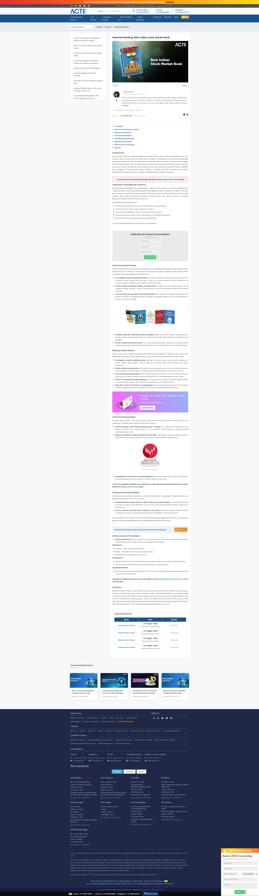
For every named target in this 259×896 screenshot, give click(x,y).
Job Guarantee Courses (76, 18)
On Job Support (131, 718)
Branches (168, 17)
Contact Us (109, 731)
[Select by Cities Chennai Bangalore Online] (112, 11)
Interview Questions (121, 27)
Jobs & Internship (140, 18)
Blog (111, 718)
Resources (158, 17)
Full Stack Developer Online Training (82, 743)
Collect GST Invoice (125, 721)
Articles (99, 27)
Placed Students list (125, 18)
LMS (186, 17)
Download (181, 529)
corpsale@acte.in (135, 761)
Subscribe (149, 257)
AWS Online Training (77, 740)
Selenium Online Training (143, 740)
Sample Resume (92, 718)
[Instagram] (71, 5)
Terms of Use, (149, 881)
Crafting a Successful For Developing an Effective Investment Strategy (87, 39)
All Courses (93, 18)
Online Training (121, 731)
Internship (119, 718)
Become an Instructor (153, 731)
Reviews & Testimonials (91, 721)
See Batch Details (147, 408)
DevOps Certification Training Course (100, 740)
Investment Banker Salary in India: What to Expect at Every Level (87, 89)
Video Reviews (75, 721)
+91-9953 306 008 (162, 12)
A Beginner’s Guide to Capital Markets (87, 68)
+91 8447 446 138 (153, 758)
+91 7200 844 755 (98, 758)
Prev (116, 85)
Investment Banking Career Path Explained (85, 74)
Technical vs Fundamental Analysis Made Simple (88, 54)
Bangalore (179, 10)
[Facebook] (88, 5)
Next (185, 85)
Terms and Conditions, (123, 881)
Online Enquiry (142, 10)
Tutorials (108, 27)
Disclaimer (159, 881)
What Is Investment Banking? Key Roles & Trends (88, 47)
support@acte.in (153, 761)
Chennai (159, 10)
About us (73, 731)
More (176, 17)
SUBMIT (238, 892)
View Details (174, 625)
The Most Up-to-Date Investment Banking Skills (88, 82)
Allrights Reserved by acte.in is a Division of (146, 890)
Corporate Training (106, 18)
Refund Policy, (108, 881)
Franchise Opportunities (171, 731)
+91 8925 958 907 (135, 758)
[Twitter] (80, 6)
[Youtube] (84, 5)
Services (82, 731)
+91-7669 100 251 (142, 12)
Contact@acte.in (78, 761)
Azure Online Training (122, 743)
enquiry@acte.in (115, 761)
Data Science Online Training (164, 740)
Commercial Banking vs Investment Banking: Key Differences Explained (86, 62)
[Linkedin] (75, 5)
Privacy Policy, (96, 881)
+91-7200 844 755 (182, 12)
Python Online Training (123, 740)
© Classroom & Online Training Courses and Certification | (114, 890)
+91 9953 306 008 (79, 758)
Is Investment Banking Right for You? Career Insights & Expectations (86, 97)
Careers (100, 731)
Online (141, 772)
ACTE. (160, 890)
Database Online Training (126, 625)
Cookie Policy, (138, 881)
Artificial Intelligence (105, 743)
